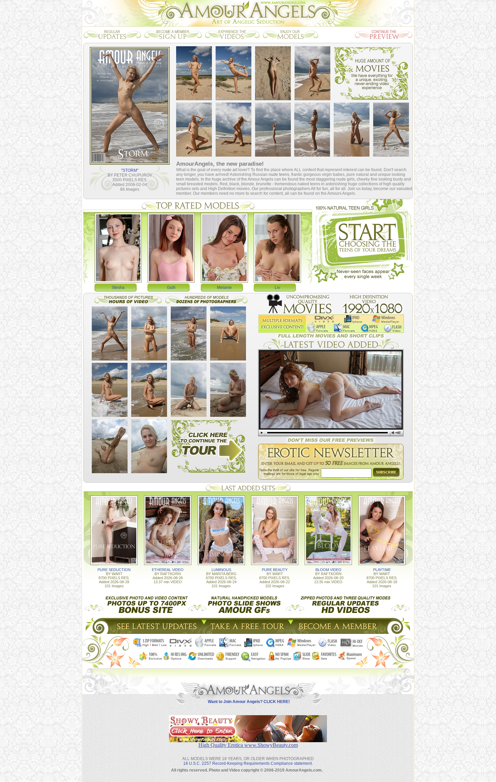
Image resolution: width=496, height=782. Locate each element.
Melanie (224, 287)
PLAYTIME (382, 570)
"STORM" (129, 170)
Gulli (171, 287)
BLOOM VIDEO (328, 570)
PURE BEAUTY (274, 570)
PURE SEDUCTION (114, 570)
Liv (277, 287)
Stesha (118, 287)
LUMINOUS (221, 570)
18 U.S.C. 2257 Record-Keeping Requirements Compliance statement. (248, 763)
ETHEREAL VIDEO (168, 570)
